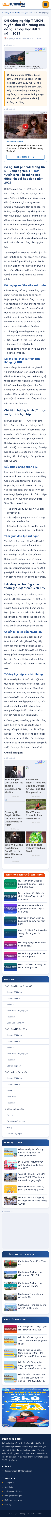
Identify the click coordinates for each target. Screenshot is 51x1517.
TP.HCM (33, 171)
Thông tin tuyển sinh (23, 12)
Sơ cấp (9, 1127)
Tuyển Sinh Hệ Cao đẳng (16, 1029)
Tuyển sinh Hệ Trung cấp (16, 1072)
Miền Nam (11, 1016)
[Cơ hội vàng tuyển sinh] (25, 1407)
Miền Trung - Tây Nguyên (17, 1010)
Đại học (10, 1115)
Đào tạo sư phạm (14, 1065)
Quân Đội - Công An (15, 1022)
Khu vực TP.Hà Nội (14, 992)
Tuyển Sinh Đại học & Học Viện (19, 986)
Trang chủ (8, 12)
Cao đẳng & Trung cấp (16, 1121)
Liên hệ (8, 1504)
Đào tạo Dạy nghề (14, 1133)
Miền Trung (11, 1096)
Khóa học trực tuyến (14, 1500)
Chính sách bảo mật (13, 1491)
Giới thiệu (9, 1487)
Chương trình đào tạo (14, 1108)
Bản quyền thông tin (14, 1495)
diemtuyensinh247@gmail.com (18, 1471)
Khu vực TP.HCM (14, 998)
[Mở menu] (45, 4)
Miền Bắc (10, 1004)
